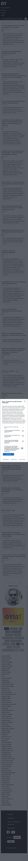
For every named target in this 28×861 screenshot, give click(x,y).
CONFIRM (8, 454)
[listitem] (14, 427)
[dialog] (14, 430)
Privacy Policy (22, 459)
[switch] (22, 431)
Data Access (14, 459)
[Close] (25, 401)
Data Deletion (6, 459)
